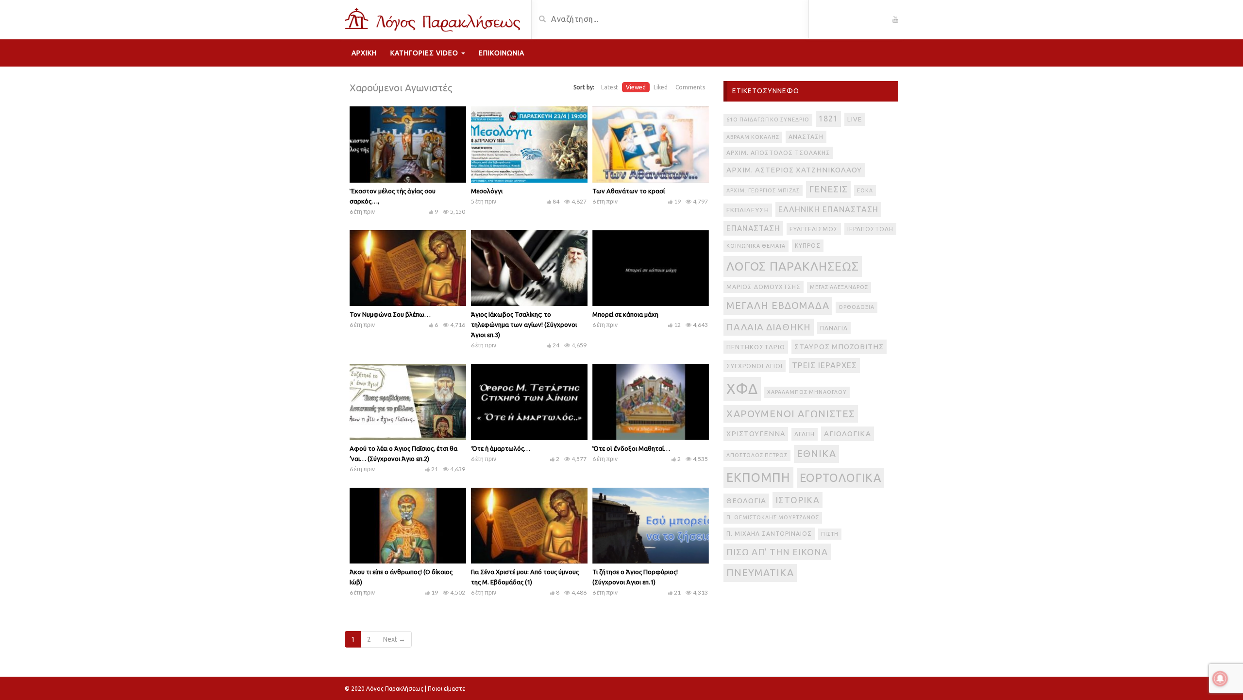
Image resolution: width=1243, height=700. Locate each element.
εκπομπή (758, 477)
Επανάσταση (753, 228)
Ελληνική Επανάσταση (828, 209)
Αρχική (364, 53)
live (854, 119)
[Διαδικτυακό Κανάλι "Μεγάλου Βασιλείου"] (434, 18)
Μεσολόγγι (487, 191)
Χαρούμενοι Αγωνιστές (790, 413)
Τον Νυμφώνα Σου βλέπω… (390, 314)
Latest (609, 87)
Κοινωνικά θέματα (756, 246)
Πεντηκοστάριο (755, 347)
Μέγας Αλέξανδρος (839, 287)
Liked (661, 87)
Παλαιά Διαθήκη (768, 327)
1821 (828, 118)
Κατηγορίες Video (425, 53)
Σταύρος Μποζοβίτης (839, 346)
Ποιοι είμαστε (446, 688)
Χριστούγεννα (755, 434)
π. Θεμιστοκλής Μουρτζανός (772, 517)
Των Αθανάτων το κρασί (628, 191)
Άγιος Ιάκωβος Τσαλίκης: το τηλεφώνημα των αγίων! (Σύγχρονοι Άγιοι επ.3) (524, 324)
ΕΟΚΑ (865, 190)
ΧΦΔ (742, 389)
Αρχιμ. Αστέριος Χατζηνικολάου (794, 170)
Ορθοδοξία (856, 307)
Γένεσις (828, 189)
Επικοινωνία (501, 53)
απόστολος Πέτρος (757, 455)
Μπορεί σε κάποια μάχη (625, 314)
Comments (690, 87)
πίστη (830, 534)
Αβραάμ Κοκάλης (752, 137)
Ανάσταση (806, 137)
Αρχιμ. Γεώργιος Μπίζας (763, 190)
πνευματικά (760, 572)
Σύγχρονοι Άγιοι (754, 366)
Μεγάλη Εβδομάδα (777, 305)
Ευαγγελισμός (813, 229)
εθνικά (816, 453)
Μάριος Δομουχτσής (763, 287)
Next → (394, 639)
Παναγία (834, 328)
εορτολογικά (840, 477)
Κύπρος (808, 245)
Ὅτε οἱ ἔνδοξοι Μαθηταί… (631, 448)
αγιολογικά (847, 433)
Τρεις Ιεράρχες (824, 365)
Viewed (636, 87)
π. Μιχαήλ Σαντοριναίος (769, 533)
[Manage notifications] (1220, 678)
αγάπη (804, 434)
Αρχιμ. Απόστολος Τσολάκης (778, 153)
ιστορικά (797, 500)
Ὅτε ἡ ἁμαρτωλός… (500, 448)
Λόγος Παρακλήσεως (792, 266)
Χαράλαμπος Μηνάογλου (807, 392)
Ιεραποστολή (870, 229)
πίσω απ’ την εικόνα (777, 552)
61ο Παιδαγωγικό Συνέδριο (767, 119)
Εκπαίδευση (747, 210)
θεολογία (746, 500)
